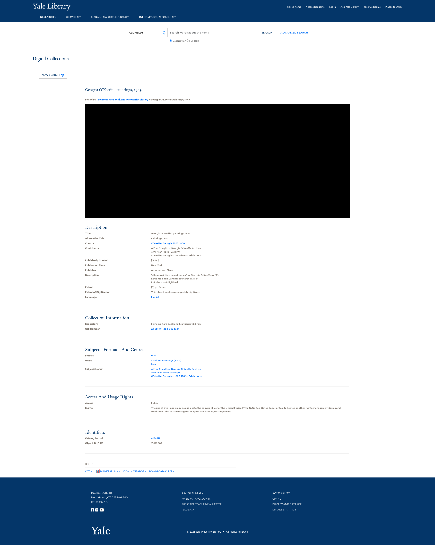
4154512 (155, 438)
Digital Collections (51, 59)
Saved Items (294, 6)
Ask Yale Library (350, 6)
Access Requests (315, 6)
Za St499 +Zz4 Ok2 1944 (165, 328)
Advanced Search (294, 32)
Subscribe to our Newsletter (202, 504)
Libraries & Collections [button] (109, 17)
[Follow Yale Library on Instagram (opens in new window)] (96, 509)
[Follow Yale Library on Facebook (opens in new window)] (92, 509)
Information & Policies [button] (156, 17)
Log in (332, 6)
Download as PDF (160, 471)
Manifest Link (109, 471)
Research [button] (47, 17)
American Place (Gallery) (165, 372)
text (153, 355)
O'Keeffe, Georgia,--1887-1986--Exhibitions (176, 376)
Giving (276, 498)
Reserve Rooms (372, 6)
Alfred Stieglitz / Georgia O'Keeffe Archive (176, 369)
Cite (87, 471)
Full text (194, 40)
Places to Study (393, 6)
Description (179, 40)
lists (153, 364)
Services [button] (72, 17)
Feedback (188, 509)
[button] (267, 32)
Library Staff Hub (284, 509)
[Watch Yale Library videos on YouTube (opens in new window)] (102, 509)
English (155, 297)
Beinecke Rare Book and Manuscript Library (123, 99)
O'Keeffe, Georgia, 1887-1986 (168, 243)
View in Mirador (133, 471)
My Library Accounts (196, 498)
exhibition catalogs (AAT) (166, 360)
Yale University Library (60, 6)
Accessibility (281, 493)
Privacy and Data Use (287, 504)
